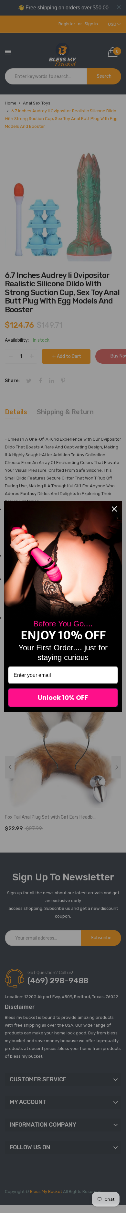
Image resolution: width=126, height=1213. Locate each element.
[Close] (114, 509)
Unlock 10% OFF (63, 697)
